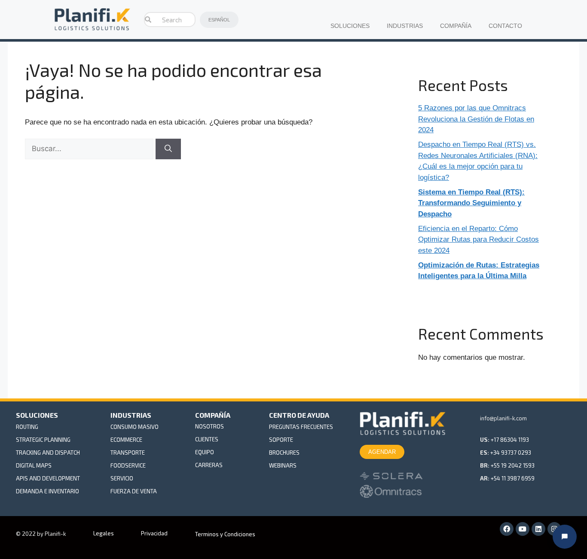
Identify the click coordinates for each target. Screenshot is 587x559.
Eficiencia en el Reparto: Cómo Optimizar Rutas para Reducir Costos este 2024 (478, 240)
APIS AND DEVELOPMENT (48, 478)
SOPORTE (281, 439)
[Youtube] (522, 529)
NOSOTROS (209, 426)
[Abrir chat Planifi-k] (565, 537)
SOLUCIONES (350, 26)
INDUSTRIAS (405, 26)
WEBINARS (283, 465)
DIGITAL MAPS (34, 465)
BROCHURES (284, 452)
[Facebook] (507, 529)
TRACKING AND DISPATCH (48, 452)
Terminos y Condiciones (225, 534)
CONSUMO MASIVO (134, 426)
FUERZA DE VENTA (133, 491)
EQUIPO (204, 452)
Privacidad (154, 533)
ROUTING (27, 426)
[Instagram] (554, 529)
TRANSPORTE (127, 452)
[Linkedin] (538, 529)
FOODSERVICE (128, 465)
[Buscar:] (90, 149)
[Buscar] (168, 149)
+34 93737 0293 (510, 452)
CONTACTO (505, 26)
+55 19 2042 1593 (513, 465)
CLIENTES (206, 439)
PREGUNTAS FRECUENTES (301, 426)
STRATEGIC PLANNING (43, 439)
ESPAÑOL (219, 19)
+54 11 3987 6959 (513, 478)
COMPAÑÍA (455, 26)
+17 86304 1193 (510, 439)
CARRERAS (209, 465)
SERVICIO (121, 478)
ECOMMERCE (126, 439)
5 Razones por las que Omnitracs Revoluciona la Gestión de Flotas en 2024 (476, 119)
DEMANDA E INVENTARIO (47, 491)
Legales (103, 533)
